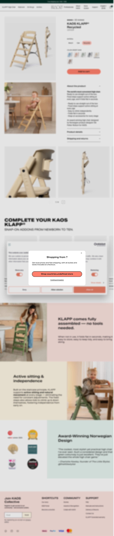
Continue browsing (56, 280)
